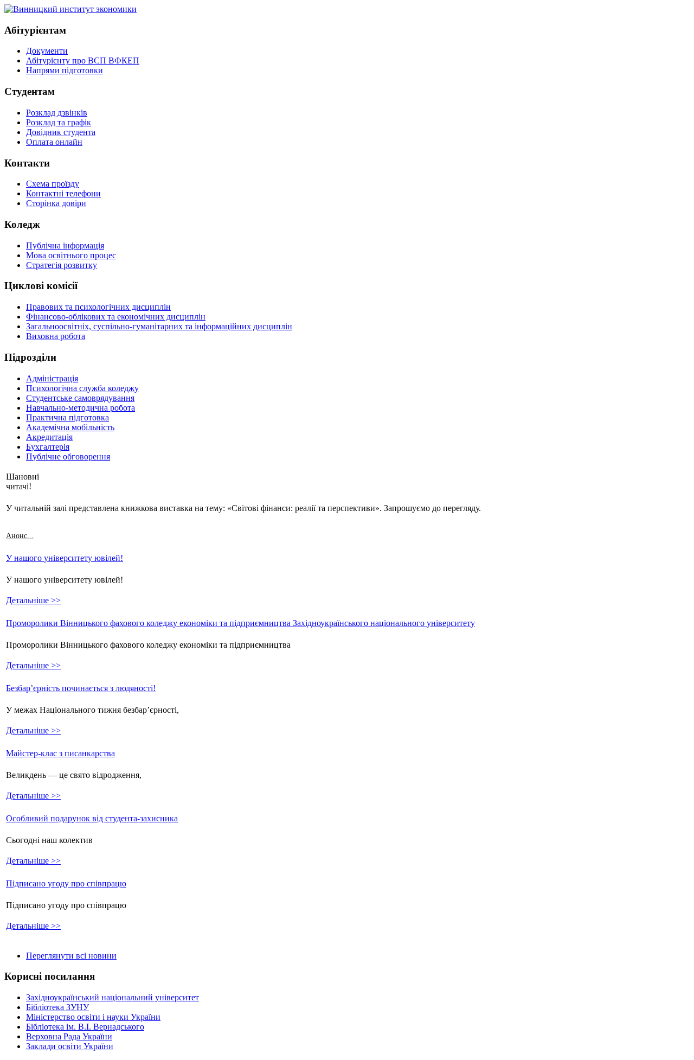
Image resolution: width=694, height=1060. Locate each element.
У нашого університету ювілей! (64, 558)
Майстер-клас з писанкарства (60, 753)
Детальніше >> (33, 600)
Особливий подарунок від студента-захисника (92, 818)
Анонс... (20, 536)
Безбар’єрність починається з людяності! (81, 688)
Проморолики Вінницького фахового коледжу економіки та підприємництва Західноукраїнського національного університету (240, 623)
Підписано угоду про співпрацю (66, 883)
